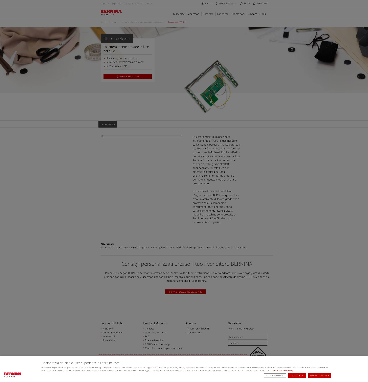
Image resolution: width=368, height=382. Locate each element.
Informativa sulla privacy (283, 370)
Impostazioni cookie (275, 375)
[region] (184, 369)
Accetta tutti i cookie (319, 375)
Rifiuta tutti (297, 375)
